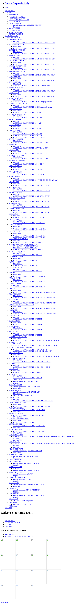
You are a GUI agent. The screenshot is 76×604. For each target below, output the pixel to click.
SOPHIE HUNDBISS (16, 413)
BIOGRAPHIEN (18, 240)
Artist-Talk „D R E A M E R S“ (23, 395)
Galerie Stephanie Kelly (17, 3)
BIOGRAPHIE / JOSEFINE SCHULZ (25, 246)
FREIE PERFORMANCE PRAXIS (20, 347)
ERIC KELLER (14, 397)
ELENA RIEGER (14, 30)
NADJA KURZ (14, 182)
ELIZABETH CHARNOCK (18, 103)
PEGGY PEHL (14, 310)
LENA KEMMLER (15, 283)
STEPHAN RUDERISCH (17, 66)
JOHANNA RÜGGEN (16, 98)
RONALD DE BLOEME (17, 198)
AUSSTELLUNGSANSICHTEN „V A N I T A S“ (29, 276)
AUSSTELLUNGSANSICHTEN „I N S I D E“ (28, 242)
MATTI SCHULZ (14, 55)
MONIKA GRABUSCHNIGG (19, 419)
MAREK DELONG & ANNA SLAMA (21, 305)
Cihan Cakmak (13, 499)
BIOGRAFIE (17, 84)
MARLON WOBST (15, 390)
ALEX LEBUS (14, 483)
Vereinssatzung (13, 14)
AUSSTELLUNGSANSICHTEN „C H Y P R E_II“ (29, 137)
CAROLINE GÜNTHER (17, 50)
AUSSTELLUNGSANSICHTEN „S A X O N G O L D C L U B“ (34, 43)
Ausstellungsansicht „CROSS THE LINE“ (26, 490)
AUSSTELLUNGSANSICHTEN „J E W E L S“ (28, 164)
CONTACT (8, 12)
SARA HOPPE (14, 144)
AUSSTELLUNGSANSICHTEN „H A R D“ (27, 255)
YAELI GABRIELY (15, 219)
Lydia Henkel (13, 502)
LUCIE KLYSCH (14, 21)
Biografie (16, 465)
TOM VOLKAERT (15, 294)
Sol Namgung (13, 506)
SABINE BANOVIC (15, 224)
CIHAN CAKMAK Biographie (23, 500)
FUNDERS (8, 508)
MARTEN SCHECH (15, 273)
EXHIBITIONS (10, 11)
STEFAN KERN (14, 326)
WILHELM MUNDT (16, 192)
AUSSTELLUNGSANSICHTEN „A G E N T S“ (29, 217)
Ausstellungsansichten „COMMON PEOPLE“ (27, 25)
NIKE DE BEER (14, 232)
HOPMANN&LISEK (16, 176)
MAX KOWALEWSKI (16, 61)
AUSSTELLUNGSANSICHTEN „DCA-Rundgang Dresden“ (32, 102)
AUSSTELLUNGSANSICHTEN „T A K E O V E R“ (30, 349)
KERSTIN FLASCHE (16, 34)
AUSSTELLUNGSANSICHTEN (23, 422)
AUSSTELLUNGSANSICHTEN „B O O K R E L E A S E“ (32, 351)
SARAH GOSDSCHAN (17, 87)
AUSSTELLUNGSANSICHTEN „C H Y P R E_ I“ (29, 135)
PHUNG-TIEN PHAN (16, 449)
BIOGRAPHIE (17, 41)
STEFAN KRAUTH (15, 379)
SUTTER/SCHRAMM (16, 171)
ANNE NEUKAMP (15, 467)
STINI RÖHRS (14, 363)
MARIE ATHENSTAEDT (17, 71)
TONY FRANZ (14, 93)
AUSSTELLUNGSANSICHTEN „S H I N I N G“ (29, 426)
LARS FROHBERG (15, 39)
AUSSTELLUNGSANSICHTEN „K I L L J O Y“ (29, 410)
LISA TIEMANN (14, 442)
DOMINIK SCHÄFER (16, 315)
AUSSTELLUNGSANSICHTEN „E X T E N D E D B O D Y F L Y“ (35, 180)
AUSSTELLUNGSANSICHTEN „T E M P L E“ (28, 319)
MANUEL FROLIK (15, 109)
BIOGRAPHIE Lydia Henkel (22, 504)
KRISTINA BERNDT (16, 139)
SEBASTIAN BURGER (17, 454)
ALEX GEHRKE (14, 321)
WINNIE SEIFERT (15, 28)
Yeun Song (12, 488)
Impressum (4, 602)
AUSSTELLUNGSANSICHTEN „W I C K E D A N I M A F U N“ (34, 292)
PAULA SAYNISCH (15, 267)
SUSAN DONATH (15, 278)
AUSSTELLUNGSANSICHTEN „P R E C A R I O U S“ (31, 185)
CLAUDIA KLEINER (16, 16)
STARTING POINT (11, 36)
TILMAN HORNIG (15, 166)
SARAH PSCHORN (15, 262)
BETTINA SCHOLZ (15, 424)
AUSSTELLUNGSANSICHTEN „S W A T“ (27, 112)
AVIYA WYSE (13, 214)
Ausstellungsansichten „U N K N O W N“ (26, 381)
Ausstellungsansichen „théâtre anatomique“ (26, 463)
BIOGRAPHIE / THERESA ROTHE (25, 248)
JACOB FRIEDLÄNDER (17, 256)
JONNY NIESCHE (15, 342)
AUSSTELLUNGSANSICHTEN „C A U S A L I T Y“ (30, 142)
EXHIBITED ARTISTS (12, 37)
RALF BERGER (14, 187)
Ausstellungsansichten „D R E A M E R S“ (26, 386)
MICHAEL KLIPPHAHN (17, 18)
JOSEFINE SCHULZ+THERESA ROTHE (23, 244)
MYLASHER (13, 289)
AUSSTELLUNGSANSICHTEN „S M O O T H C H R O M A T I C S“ (36, 340)
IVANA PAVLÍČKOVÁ (16, 408)
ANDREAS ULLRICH (16, 155)
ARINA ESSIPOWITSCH (17, 45)
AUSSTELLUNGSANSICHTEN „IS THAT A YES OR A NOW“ (34, 75)
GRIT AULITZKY (15, 82)
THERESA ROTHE (15, 23)
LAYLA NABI (13, 369)
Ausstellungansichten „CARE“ (22, 479)
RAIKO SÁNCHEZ (15, 461)
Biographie (16, 27)
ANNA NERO (13, 374)
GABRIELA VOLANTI (16, 208)
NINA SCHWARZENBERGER (19, 20)
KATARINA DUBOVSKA (17, 403)
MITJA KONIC (14, 150)
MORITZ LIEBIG (14, 77)
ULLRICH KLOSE (15, 125)
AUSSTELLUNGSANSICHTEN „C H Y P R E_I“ (29, 228)
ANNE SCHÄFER (15, 119)
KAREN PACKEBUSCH (17, 477)
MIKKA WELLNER (15, 472)
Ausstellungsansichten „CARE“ (23, 474)
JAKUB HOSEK (14, 299)
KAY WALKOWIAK (16, 353)
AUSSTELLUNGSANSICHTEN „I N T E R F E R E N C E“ (33, 401)
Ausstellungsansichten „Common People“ (26, 456)
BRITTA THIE (13, 331)
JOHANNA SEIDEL (15, 32)
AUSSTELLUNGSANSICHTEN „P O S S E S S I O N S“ (31, 362)
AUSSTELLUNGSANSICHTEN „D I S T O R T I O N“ (31, 201)
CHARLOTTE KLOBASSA (18, 337)
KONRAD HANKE (15, 429)
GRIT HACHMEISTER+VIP (18, 239)
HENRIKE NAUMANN (17, 358)
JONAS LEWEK (14, 203)
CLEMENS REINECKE (17, 114)
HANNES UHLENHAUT (17, 251)
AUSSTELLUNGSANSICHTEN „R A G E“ (27, 372)
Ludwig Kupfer (14, 493)
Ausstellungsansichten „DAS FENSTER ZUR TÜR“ (29, 484)
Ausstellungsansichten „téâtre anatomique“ (26, 470)
